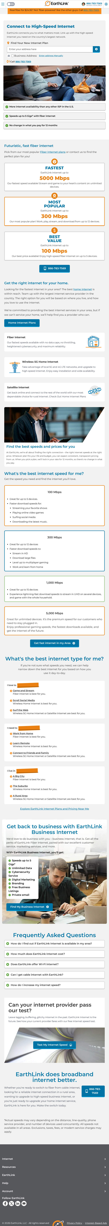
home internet (82, 289)
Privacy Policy (74, 1223)
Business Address (25, 55)
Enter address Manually (51, 55)
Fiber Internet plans (52, 152)
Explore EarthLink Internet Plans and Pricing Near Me (54, 808)
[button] (54, 1159)
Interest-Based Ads (96, 1223)
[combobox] (50, 49)
